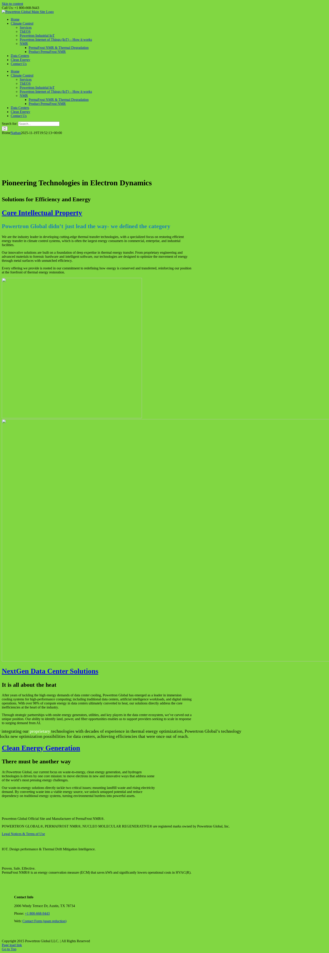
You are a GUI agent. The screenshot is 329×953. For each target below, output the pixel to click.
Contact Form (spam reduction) (44, 921)
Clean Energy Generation (41, 748)
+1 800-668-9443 (37, 913)
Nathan (16, 133)
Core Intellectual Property (42, 213)
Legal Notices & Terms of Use (23, 834)
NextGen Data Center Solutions (50, 671)
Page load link (12, 945)
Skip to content (12, 4)
